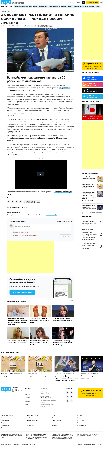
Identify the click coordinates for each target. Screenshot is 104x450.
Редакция (27, 394)
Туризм (79, 423)
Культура (54, 425)
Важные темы (6, 6)
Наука (53, 415)
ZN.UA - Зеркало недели (92, 117)
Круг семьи (80, 420)
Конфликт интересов (32, 420)
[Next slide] (101, 6)
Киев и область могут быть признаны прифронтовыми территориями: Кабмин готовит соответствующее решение (89, 197)
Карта (26, 404)
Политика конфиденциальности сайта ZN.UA (90, 444)
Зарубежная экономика (33, 418)
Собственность (81, 425)
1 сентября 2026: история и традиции (88, 177)
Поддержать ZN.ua (92, 2)
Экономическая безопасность (35, 423)
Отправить (65, 236)
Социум (79, 415)
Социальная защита (32, 415)
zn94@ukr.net (43, 402)
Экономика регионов (7, 428)
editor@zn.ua (49, 406)
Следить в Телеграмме (23, 292)
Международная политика (8, 418)
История (79, 418)
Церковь (54, 423)
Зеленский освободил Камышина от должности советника (89, 207)
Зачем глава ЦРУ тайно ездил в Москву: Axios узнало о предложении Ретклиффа (89, 246)
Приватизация (5, 425)
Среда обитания (56, 420)
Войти (79, 2)
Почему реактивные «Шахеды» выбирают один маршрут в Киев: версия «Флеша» (89, 222)
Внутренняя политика (7, 415)
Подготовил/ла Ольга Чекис (18, 208)
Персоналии (30, 425)
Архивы (27, 392)
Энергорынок (5, 423)
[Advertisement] (30, 257)
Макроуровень (5, 420)
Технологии (55, 418)
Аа (83, 2)
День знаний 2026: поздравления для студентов (88, 186)
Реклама (27, 397)
